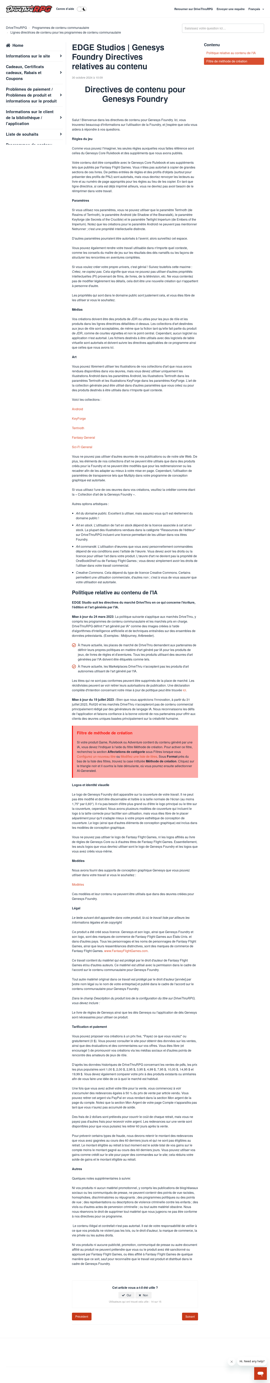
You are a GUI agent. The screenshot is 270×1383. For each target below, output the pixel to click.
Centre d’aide (65, 9)
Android (77, 409)
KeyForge (79, 418)
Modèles (78, 884)
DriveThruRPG (16, 27)
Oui (129, 1295)
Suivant (190, 1316)
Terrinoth (78, 428)
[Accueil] (29, 9)
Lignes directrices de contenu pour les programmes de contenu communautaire (65, 32)
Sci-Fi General (82, 447)
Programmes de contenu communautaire (60, 27)
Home (17, 45)
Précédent (81, 1316)
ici (184, 690)
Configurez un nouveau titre (96, 756)
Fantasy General (83, 437)
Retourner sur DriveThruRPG (194, 9)
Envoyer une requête (231, 9)
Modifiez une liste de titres (139, 756)
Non (145, 1295)
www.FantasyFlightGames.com (126, 950)
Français (254, 9)
